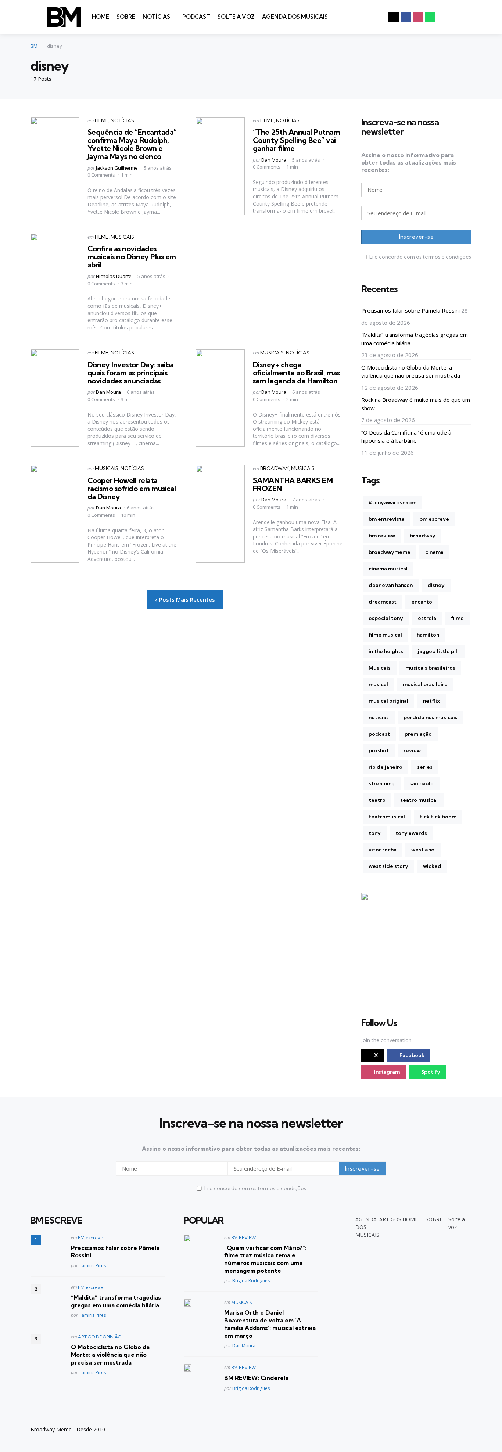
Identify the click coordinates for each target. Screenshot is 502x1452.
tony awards (411, 833)
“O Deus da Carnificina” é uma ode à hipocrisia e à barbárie (406, 436)
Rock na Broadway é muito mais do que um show (415, 404)
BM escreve (90, 1237)
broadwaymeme (389, 552)
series (425, 767)
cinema (434, 552)
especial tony (386, 618)
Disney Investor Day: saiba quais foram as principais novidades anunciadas (130, 372)
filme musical (385, 634)
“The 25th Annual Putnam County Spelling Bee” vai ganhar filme (296, 140)
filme (457, 618)
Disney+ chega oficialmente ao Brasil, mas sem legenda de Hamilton (296, 372)
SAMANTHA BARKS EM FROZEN (293, 484)
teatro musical (419, 800)
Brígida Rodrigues (251, 1281)
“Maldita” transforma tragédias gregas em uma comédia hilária (414, 339)
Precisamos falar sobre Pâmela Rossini (410, 310)
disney (436, 585)
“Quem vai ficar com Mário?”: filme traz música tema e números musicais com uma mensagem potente (265, 1259)
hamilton (428, 634)
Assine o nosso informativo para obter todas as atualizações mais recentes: (408, 162)
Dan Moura (273, 159)
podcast (379, 734)
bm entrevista (387, 519)
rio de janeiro (385, 767)
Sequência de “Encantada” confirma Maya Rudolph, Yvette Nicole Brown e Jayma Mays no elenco (132, 144)
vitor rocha (383, 849)
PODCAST (196, 16)
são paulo (421, 783)
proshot (379, 750)
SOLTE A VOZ (236, 16)
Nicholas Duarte (114, 276)
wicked (432, 866)
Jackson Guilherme (117, 168)
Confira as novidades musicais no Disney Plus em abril (131, 256)
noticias (379, 717)
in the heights (386, 651)
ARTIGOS (390, 1219)
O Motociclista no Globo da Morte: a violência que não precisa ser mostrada (410, 371)
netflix (431, 701)
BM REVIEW (243, 1237)
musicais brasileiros (430, 667)
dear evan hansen (391, 585)
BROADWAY (274, 468)
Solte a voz (456, 1223)
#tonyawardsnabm (392, 502)
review (412, 750)
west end (423, 849)
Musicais (380, 667)
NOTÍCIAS (156, 16)
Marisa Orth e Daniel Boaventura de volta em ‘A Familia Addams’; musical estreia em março (270, 1324)
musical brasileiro (425, 684)
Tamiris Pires (92, 1265)
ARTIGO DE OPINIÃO (99, 1337)
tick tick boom (438, 816)
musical (378, 684)
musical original (388, 701)
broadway (422, 535)
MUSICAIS (122, 237)
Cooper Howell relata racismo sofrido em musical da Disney (131, 488)
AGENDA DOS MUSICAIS (295, 16)
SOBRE (125, 16)
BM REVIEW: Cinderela (256, 1377)
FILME (101, 120)
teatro (377, 800)
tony (375, 833)
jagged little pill (438, 651)
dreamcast (383, 601)
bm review (382, 535)
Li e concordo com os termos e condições (420, 256)
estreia (427, 618)
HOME (100, 16)
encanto (421, 601)
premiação (418, 734)
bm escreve (434, 519)
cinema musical (388, 568)
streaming (382, 783)
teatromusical (387, 816)
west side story (388, 866)
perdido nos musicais (431, 717)
